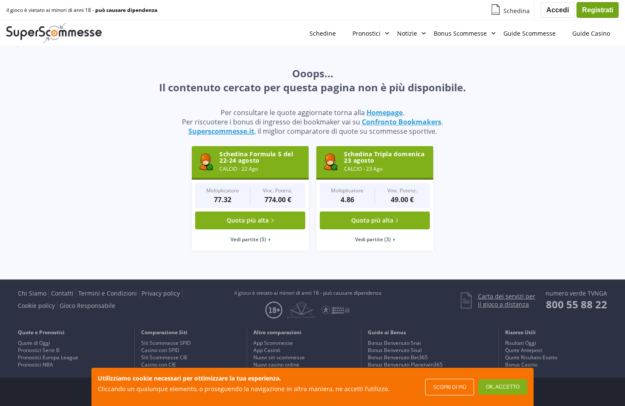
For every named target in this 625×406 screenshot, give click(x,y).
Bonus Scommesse (460, 33)
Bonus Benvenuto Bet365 (398, 357)
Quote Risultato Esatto (531, 357)
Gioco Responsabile (87, 306)
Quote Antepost (523, 350)
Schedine (323, 33)
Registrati (597, 10)
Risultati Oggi (520, 343)
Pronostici (366, 33)
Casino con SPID (160, 350)
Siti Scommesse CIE (164, 357)
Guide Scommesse (529, 33)
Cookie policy (36, 306)
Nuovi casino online (276, 364)
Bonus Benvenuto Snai (394, 343)
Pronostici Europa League (48, 357)
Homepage (384, 112)
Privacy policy (161, 293)
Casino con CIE (158, 364)
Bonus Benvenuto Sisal (395, 350)
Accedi (557, 10)
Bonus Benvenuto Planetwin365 (405, 364)
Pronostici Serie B (39, 350)
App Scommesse (273, 343)
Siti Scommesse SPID (166, 343)
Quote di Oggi (34, 343)
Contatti (62, 293)
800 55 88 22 (576, 304)
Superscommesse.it (221, 131)
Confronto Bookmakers (401, 122)
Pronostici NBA (35, 364)
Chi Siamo (32, 293)
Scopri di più (449, 387)
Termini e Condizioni (107, 293)
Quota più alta (248, 220)
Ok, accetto (503, 387)
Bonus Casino (521, 364)
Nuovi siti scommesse (279, 357)
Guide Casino (591, 33)
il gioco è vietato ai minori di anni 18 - (81, 10)
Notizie (407, 33)
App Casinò (266, 350)
